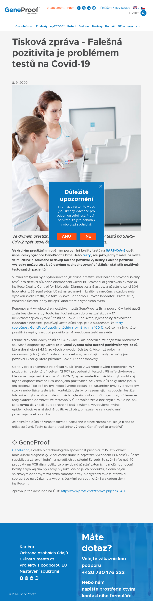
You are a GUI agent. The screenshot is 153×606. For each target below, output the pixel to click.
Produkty (42, 26)
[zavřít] (100, 186)
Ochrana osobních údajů (44, 553)
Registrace (122, 7)
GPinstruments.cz (129, 26)
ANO (66, 236)
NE (88, 236)
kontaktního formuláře (107, 596)
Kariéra (27, 547)
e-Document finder (60, 7)
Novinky (97, 26)
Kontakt (110, 26)
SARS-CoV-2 (115, 250)
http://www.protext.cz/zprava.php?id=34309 (95, 491)
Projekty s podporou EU (43, 565)
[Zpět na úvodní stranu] (22, 10)
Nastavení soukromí (39, 572)
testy (87, 255)
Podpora (84, 26)
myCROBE (57, 26)
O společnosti (24, 26)
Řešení (71, 26)
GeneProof (20, 450)
